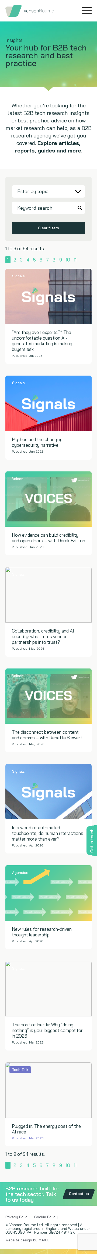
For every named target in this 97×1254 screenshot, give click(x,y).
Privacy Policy (17, 1217)
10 (68, 260)
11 (75, 260)
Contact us (79, 1193)
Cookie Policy (46, 1217)
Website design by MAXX (27, 1240)
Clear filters (48, 228)
